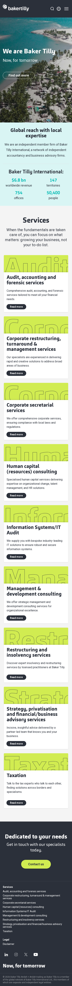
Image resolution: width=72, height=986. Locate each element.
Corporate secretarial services (19, 902)
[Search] (52, 9)
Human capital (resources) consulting (23, 907)
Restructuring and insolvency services (23, 919)
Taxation (7, 931)
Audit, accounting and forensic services (24, 891)
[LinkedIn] (6, 954)
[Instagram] (16, 954)
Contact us (36, 864)
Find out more (19, 75)
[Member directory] (59, 9)
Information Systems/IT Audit (19, 911)
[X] (25, 954)
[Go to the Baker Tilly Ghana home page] (16, 8)
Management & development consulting (25, 915)
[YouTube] (35, 954)
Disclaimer (8, 944)
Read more (16, 306)
